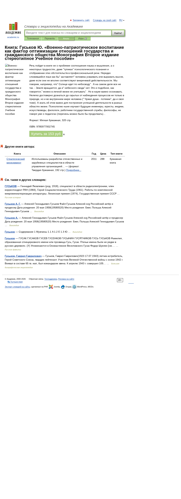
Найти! (118, 33)
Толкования (33, 38)
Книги (66, 38)
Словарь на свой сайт (104, 20)
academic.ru (13, 37)
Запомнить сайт (81, 20)
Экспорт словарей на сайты (17, 287)
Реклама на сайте (66, 279)
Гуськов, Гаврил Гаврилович (23, 256)
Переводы (50, 38)
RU (120, 20)
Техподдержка (50, 279)
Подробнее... (73, 170)
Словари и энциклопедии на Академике (53, 26)
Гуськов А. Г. (13, 203)
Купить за (46, 134)
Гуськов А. (11, 217)
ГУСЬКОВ (11, 186)
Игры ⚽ (82, 38)
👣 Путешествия (15, 282)
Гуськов (10, 231)
